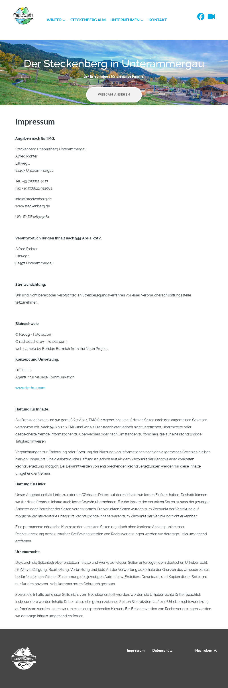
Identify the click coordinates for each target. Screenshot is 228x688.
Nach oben (204, 650)
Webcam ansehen (114, 94)
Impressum (136, 650)
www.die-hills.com (30, 388)
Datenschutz (162, 650)
